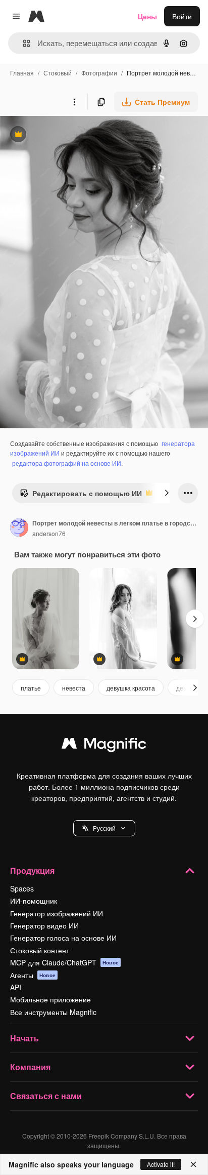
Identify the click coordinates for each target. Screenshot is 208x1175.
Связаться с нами (46, 1096)
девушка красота (131, 687)
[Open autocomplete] (22, 43)
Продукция (32, 870)
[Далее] (167, 493)
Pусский (104, 828)
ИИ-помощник (33, 901)
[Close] (193, 1164)
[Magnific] (104, 745)
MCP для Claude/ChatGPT (64, 962)
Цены (147, 16)
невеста (73, 687)
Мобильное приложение (50, 999)
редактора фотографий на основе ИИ (66, 463)
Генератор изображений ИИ (56, 913)
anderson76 (49, 533)
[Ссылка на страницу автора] (19, 528)
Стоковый (57, 72)
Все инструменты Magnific (53, 1012)
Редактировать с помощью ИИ (81, 495)
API (15, 987)
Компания (30, 1067)
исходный (67, 135)
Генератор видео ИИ (44, 925)
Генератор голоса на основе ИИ (63, 938)
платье (31, 687)
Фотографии (99, 72)
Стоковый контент (39, 950)
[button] (104, 828)
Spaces (22, 888)
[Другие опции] (74, 102)
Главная (22, 72)
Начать (24, 1038)
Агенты (33, 975)
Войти (182, 16)
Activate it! (161, 1164)
